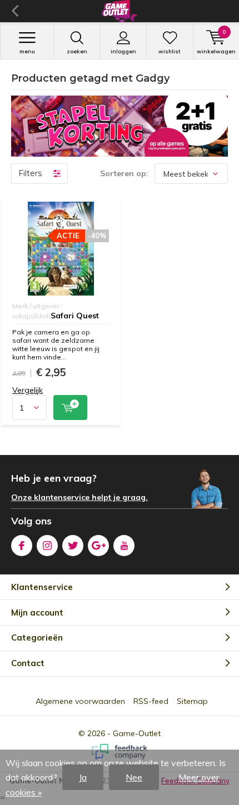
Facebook (21, 545)
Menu (27, 51)
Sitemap (192, 701)
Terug (14, 11)
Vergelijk (27, 390)
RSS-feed (150, 701)
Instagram (47, 545)
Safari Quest (75, 316)
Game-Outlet (137, 733)
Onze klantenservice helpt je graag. (79, 497)
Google (98, 545)
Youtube (124, 545)
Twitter (72, 545)
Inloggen (123, 51)
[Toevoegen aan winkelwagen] (70, 407)
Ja (83, 777)
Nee (134, 777)
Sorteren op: (124, 173)
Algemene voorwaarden (80, 701)
